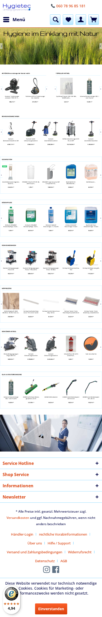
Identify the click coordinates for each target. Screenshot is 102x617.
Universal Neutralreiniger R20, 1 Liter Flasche (89, 97)
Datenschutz (45, 561)
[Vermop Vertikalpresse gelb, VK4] (90, 258)
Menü (19, 19)
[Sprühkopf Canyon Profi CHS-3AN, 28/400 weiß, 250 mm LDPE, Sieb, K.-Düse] (66, 86)
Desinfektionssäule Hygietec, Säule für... (10, 183)
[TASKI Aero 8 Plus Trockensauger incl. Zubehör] (35, 86)
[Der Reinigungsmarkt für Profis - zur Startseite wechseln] (17, 7)
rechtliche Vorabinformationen (63, 534)
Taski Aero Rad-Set (90, 354)
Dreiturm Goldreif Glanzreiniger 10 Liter (71, 226)
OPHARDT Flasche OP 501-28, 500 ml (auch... (30, 183)
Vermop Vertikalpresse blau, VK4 (71, 268)
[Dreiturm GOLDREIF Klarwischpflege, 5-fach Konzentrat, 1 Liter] (10, 215)
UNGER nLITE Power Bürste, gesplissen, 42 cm (31, 398)
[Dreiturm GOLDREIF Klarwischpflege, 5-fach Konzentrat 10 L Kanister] (30, 215)
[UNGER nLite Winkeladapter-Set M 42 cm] (71, 387)
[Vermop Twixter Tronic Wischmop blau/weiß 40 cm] (71, 301)
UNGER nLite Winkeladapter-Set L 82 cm (91, 398)
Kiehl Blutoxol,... (91, 182)
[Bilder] (51, 46)
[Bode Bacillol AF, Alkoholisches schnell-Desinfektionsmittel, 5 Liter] (71, 172)
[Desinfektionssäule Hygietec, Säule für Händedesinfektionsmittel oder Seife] (10, 172)
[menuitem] (14, 19)
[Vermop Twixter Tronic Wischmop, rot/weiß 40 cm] (90, 301)
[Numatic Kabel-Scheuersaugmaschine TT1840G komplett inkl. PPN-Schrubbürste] (31, 129)
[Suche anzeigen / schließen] (55, 19)
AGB (63, 561)
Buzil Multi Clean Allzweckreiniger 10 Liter (91, 226)
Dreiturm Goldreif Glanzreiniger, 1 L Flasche (51, 226)
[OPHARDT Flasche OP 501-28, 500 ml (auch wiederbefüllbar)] (30, 172)
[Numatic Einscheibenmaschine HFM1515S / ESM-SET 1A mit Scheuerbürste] (91, 129)
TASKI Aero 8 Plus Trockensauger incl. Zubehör (35, 97)
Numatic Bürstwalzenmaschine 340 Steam (11, 139)
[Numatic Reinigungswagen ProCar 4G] (10, 258)
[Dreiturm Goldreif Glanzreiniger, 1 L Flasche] (50, 215)
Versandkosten (18, 517)
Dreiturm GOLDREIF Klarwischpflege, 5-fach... (10, 226)
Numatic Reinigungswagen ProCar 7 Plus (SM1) (31, 268)
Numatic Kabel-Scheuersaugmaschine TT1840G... (31, 139)
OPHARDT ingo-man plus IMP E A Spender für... (50, 183)
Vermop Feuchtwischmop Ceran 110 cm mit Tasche (30, 311)
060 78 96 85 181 (71, 5)
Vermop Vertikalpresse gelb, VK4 (90, 268)
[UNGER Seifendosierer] (51, 387)
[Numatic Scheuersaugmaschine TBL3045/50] (30, 344)
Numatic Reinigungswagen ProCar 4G (11, 268)
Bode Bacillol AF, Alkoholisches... (71, 183)
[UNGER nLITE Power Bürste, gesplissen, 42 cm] (30, 387)
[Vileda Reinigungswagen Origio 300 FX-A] (10, 344)
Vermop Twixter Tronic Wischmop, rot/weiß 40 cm (91, 311)
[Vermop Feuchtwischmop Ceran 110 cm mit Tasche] (30, 301)
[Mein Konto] (81, 19)
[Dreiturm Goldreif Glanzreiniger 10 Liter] (71, 215)
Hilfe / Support (59, 543)
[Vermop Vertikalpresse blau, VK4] (71, 258)
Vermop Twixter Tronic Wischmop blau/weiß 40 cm (71, 311)
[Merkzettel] (68, 19)
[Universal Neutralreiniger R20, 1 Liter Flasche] (89, 86)
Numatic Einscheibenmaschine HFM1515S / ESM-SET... (91, 139)
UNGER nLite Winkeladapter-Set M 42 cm (71, 398)
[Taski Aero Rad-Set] (90, 344)
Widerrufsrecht (80, 552)
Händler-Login (22, 534)
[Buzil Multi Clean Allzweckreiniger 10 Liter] (90, 215)
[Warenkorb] (93, 19)
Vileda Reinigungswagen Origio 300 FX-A (11, 355)
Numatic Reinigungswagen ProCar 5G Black (51, 268)
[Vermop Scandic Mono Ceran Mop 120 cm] (50, 301)
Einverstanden (51, 608)
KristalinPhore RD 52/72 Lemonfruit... (71, 355)
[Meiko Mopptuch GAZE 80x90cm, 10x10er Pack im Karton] (10, 301)
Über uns (34, 543)
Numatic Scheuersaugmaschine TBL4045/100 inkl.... (51, 355)
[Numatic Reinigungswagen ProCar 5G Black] (50, 258)
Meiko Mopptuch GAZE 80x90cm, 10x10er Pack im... (10, 311)
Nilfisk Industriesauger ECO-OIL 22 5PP (71, 139)
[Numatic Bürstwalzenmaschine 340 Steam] (11, 129)
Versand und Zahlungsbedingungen (34, 552)
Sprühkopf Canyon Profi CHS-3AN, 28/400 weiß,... (66, 97)
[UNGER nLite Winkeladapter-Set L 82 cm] (91, 387)
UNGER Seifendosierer (51, 397)
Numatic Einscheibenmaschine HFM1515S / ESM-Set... (51, 139)
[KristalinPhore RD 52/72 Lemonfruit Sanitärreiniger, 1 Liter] (71, 344)
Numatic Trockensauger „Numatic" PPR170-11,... (12, 97)
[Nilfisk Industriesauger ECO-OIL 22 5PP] (71, 129)
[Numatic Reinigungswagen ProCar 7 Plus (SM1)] (30, 258)
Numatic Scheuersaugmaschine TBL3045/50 (30, 355)
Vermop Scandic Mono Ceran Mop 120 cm (50, 311)
